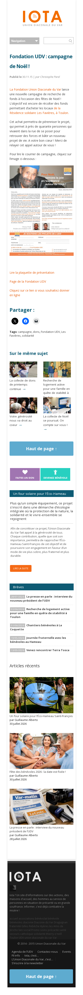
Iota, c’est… (31, 955)
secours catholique (21, 933)
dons (36, 332)
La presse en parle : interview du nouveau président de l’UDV (41, 598)
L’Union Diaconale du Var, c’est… (32, 959)
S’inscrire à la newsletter (27, 963)
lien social (25, 930)
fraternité (15, 926)
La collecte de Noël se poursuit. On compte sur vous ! (56, 420)
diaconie (28, 922)
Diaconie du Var (43, 922)
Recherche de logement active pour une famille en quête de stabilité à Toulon (56, 389)
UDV (21, 937)
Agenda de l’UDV (22, 952)
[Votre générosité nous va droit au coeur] (23, 412)
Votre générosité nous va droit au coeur (21, 420)
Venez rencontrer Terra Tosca (47, 650)
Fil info (16, 955)
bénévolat (41, 918)
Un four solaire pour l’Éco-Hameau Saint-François (41, 716)
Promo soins (39, 930)
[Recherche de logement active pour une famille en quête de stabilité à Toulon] (57, 376)
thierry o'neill (54, 933)
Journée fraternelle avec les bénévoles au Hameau (38, 640)
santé (62, 930)
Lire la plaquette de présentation (32, 272)
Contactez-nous (47, 952)
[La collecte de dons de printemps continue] (23, 376)
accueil (14, 918)
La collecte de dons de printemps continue (23, 385)
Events (66, 952)
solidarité (28, 335)
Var (55, 937)
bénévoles (16, 922)
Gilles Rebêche (30, 926)
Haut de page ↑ (41, 448)
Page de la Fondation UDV (28, 281)
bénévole (53, 918)
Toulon (14, 937)
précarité (53, 930)
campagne (25, 332)
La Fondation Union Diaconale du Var (35, 89)
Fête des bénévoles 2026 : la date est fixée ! (38, 772)
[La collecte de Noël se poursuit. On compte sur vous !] (57, 412)
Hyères (44, 926)
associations (26, 918)
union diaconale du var (38, 937)
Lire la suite (20, 568)
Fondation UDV (50, 332)
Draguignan (60, 922)
